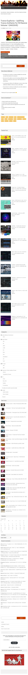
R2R (6, 118)
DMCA (2, 626)
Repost (7, 120)
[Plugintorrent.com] (14, 6)
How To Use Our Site (5, 628)
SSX (3, 354)
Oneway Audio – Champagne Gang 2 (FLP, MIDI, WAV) (16, 412)
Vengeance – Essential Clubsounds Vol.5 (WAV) (15, 470)
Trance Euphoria (4, 54)
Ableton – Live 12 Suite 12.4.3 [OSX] (10, 575)
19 (8, 527)
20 (12, 527)
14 (16, 525)
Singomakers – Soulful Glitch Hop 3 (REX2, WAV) (15, 447)
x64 (3, 365)
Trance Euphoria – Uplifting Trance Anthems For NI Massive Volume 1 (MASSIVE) (14, 23)
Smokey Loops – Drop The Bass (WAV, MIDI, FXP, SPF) (16, 478)
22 (20, 527)
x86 (3, 367)
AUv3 (4, 345)
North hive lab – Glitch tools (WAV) (12, 465)
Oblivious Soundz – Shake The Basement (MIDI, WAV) (16, 403)
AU (3, 343)
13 (12, 525)
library (11, 120)
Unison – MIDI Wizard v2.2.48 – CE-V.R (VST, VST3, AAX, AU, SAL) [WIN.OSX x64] (19, 202)
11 (4, 525)
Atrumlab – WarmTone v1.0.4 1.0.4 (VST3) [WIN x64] (16, 501)
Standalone (5, 356)
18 (4, 527)
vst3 (2, 120)
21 (16, 527)
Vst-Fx (24, 118)
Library (4, 372)
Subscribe (14, 642)
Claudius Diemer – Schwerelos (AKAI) (11, 587)
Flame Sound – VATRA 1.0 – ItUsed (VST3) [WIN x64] (14, 573)
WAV (15, 120)
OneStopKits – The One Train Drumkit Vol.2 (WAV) (15, 408)
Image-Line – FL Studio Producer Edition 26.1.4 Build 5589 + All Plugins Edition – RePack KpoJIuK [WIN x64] (19, 189)
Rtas (4, 352)
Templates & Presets (5, 52)
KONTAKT (19, 118)
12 (8, 525)
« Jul (2, 531)
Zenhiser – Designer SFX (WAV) (12, 430)
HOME (2, 622)
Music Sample (5, 394)
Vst (3, 358)
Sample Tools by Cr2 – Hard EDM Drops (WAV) (15, 461)
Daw (4, 336)
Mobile (4, 383)
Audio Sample (5, 391)
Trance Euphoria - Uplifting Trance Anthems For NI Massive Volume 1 (12, 57)
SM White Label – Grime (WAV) (12, 452)
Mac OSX (4, 380)
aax (2, 118)
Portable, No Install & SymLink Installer (9, 387)
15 (20, 525)
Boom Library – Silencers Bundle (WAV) (13, 425)
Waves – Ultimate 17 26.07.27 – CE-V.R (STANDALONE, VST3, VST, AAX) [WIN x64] (19, 150)
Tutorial (3, 396)
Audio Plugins (4, 339)
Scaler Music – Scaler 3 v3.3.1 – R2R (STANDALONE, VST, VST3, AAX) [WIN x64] (19, 240)
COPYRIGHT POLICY (5, 624)
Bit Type (3, 363)
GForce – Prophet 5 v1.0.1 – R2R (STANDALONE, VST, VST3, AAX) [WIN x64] (19, 176)
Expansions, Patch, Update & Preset (9, 370)
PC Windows (5, 385)
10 (1, 525)
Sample (3, 390)
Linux (4, 378)
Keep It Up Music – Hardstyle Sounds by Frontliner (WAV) (15, 596)
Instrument (10, 118)
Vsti (15, 118)
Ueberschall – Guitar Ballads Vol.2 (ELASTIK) (14, 474)
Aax (3, 341)
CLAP (4, 347)
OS (2, 376)
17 (1, 527)
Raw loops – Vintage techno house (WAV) (14, 421)
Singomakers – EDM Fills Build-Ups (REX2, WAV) (15, 443)
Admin (4, 28)
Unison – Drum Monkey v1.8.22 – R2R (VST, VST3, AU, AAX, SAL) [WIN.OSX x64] (19, 137)
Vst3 (4, 361)
